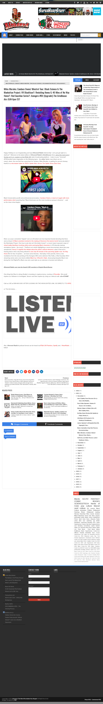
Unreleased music (90, 537)
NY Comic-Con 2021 (79, 559)
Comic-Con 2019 (78, 548)
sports (93, 526)
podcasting (77, 517)
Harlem (98, 526)
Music (65, 35)
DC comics (91, 508)
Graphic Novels (87, 539)
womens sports (90, 549)
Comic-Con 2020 (78, 542)
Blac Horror (97, 549)
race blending (78, 526)
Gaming (76, 512)
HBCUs (76, 532)
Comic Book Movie (10, 575)
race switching (87, 521)
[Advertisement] (51, 57)
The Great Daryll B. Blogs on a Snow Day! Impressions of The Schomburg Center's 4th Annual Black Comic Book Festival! (91, 89)
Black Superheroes (86, 531)
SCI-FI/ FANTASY (91, 499)
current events (77, 561)
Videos (94, 527)
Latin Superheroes (88, 542)
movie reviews (95, 514)
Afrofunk (98, 537)
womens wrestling (92, 554)
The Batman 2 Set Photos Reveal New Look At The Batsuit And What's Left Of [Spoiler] (14, 580)
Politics (72, 35)
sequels (97, 515)
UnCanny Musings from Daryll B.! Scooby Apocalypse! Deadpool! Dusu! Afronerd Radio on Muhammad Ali (90, 129)
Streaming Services (95, 534)
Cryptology (85, 553)
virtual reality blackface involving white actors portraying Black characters (27, 245)
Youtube (82, 532)
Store (48, 35)
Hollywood (96, 510)
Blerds (77, 499)
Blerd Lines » (39, 35)
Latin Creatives (91, 553)
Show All (23, 625)
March (79, 463)
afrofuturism (96, 517)
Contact (18, 2)
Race (90, 527)
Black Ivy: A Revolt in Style (38, 258)
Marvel (97, 506)
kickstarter (88, 532)
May (79, 458)
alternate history (96, 559)
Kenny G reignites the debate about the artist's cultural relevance (33, 249)
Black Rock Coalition (86, 541)
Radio (98, 519)
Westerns (93, 539)
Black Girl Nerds (9, 586)
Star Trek (97, 536)
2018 (77, 476)
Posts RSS (88, 699)
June (79, 455)
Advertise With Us (27, 2)
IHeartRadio (65, 345)
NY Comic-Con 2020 (88, 548)
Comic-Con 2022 (78, 539)
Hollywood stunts (88, 536)
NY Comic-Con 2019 (95, 558)
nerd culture (80, 508)
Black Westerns (90, 556)
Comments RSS (96, 699)
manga (98, 548)
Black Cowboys (95, 546)
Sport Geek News (84, 519)
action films (77, 521)
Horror (86, 515)
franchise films (84, 514)
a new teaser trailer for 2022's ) (35, 163)
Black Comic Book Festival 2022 (82, 544)
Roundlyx (57, 274)
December (81, 396)
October (80, 445)
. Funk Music (90, 529)
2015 (77, 484)
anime (82, 517)
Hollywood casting (93, 512)
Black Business (79, 515)
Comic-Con (96, 531)
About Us (10, 2)
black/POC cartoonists (80, 522)
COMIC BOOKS (87, 501)
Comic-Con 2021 (81, 558)
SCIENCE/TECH (14, 81)
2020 (77, 471)
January (80, 469)
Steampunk (80, 554)
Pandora (49, 345)
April (79, 461)
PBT (15, 700)
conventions (87, 526)
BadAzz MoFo (9, 604)
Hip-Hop (87, 558)
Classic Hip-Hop (86, 524)
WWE (94, 548)
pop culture (86, 506)
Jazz (82, 534)
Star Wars (92, 515)
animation (83, 510)
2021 (77, 393)
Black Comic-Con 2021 (84, 546)
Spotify (55, 345)
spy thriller (96, 521)
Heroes (76, 514)
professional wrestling (79, 549)
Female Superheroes (79, 537)
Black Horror (88, 517)
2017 (77, 479)
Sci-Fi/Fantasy (57, 35)
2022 (77, 390)
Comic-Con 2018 (78, 536)
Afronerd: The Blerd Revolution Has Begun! (24, 698)
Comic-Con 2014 (95, 541)
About (11, 35)
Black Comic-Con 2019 (91, 551)
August (80, 450)
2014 (77, 487)
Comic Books (29, 35)
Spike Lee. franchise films (81, 527)
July (79, 453)
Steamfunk (88, 559)
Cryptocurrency (95, 524)
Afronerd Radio (38, 2)
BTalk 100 (43, 345)
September (81, 448)
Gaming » (80, 39)
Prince (76, 519)
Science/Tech (19, 35)
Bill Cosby (97, 542)
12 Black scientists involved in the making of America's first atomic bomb (35, 241)
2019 (77, 474)
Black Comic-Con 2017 (79, 551)
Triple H (86, 554)
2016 (77, 482)
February (80, 466)
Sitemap (47, 2)
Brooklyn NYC (92, 522)
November (81, 442)
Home (4, 2)
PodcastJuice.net (9, 595)
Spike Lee (86, 534)
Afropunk (93, 519)
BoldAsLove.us (9, 612)
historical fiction (84, 561)
